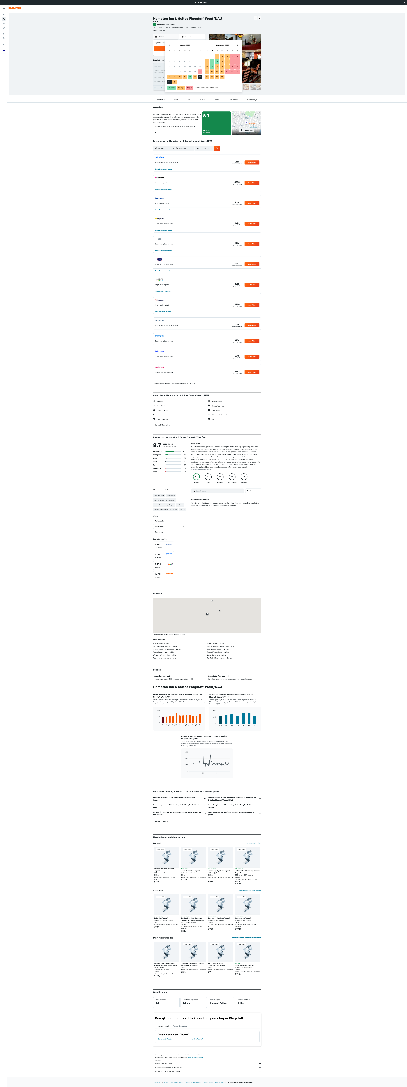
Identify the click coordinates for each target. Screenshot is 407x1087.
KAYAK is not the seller (163, 1064)
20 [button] (190, 72)
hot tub (182, 509)
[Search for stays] (3, 19)
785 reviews (170, 24)
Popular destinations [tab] (180, 1026)
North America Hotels (176, 1082)
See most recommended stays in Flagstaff (246, 938)
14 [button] (195, 67)
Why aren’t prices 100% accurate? (168, 1071)
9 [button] (169, 67)
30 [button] (169, 82)
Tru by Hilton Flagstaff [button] (215, 963)
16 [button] (169, 72)
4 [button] (179, 61)
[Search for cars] (3, 23)
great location (170, 500)
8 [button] (200, 61)
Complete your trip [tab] (163, 1026)
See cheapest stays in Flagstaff (250, 890)
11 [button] (179, 67)
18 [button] (180, 72)
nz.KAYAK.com (157, 1082)
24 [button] (175, 77)
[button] (404, 2)
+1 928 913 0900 (159, 30)
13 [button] (190, 67)
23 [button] (169, 77)
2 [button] (169, 61)
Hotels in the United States (193, 1082)
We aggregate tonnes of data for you (169, 1067)
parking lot (170, 505)
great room (174, 509)
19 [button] (185, 72)
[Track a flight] (3, 38)
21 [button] (195, 72)
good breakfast (159, 500)
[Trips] (3, 44)
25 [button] (180, 77)
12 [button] (185, 67)
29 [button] (200, 77)
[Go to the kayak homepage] (14, 8)
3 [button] (174, 61)
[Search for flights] (3, 14)
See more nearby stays (253, 843)
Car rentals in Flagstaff (165, 1039)
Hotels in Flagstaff (197, 1039)
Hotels (166, 1082)
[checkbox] (163, 546)
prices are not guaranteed (195, 1057)
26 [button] (185, 77)
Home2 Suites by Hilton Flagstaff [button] (192, 963)
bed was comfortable (161, 509)
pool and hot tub (159, 505)
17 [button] (174, 72)
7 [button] (194, 61)
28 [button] (195, 77)
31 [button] (174, 82)
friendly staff (171, 495)
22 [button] (200, 72)
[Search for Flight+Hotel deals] (3, 28)
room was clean (159, 495)
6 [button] (189, 61)
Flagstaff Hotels (219, 1082)
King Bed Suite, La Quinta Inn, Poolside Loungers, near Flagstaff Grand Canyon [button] (165, 965)
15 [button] (200, 67)
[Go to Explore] (3, 34)
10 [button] (175, 67)
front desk (180, 505)
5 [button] (184, 61)
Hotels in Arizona (208, 1082)
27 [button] (190, 77)
